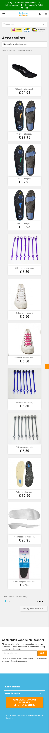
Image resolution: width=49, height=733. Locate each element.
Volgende (40, 601)
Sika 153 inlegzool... (24, 223)
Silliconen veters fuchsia (24, 358)
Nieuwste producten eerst (24, 44)
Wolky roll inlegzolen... (24, 492)
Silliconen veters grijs (24, 447)
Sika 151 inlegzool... (24, 134)
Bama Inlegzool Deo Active (24, 582)
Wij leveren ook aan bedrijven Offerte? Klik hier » (24, 702)
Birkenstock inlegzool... (24, 89)
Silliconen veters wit (24, 313)
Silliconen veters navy (24, 402)
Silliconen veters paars (24, 268)
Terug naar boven (33, 608)
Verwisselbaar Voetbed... (24, 537)
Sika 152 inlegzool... (24, 179)
